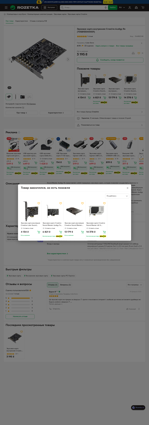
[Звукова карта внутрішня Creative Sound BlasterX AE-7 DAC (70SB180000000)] (74, 211)
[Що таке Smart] (59, 236)
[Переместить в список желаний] (39, 203)
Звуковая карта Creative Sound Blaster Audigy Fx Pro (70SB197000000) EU (52, 224)
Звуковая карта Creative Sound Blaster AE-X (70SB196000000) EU (95, 224)
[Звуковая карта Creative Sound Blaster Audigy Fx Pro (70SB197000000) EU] (53, 211)
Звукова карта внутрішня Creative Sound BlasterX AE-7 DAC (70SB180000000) (74, 224)
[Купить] (39, 232)
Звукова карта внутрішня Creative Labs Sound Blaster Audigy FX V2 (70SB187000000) (30, 224)
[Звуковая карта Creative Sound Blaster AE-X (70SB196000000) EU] (96, 211)
